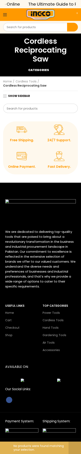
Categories (38, 70)
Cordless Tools (26, 81)
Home (7, 81)
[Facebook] (9, 400)
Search (72, 27)
